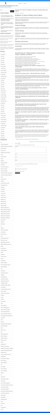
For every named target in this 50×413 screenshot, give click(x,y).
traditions (35, 136)
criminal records (3, 197)
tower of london (31, 136)
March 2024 (3, 113)
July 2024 (2, 105)
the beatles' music (26, 136)
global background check (5, 242)
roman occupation (43, 135)
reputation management (5, 346)
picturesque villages (35, 135)
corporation (3, 191)
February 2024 (3, 115)
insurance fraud (3, 256)
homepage (1, 35)
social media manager (4, 387)
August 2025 (3, 78)
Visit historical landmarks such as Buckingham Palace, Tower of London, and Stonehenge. (28, 59)
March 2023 (3, 137)
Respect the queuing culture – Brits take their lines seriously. (23, 57)
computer (2, 181)
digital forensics (3, 201)
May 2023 (2, 133)
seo (1, 364)
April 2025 (2, 86)
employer (2, 221)
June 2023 (2, 131)
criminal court (3, 195)
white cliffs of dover (39, 136)
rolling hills (39, 135)
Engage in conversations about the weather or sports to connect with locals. (26, 62)
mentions (2, 299)
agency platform (3, 148)
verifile (2, 409)
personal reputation (4, 325)
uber (1, 405)
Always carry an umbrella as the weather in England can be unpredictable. (25, 56)
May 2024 (2, 109)
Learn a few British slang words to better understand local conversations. (25, 64)
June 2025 (2, 82)
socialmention (3, 397)
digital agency (3, 199)
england (35, 134)
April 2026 (2, 62)
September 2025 (3, 76)
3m (1, 142)
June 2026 (2, 58)
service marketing (4, 370)
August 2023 (3, 127)
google (2, 246)
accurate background (4, 144)
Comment (16, 146)
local (1, 268)
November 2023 (3, 121)
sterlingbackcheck (4, 399)
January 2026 (3, 68)
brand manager (3, 156)
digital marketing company (5, 211)
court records (3, 193)
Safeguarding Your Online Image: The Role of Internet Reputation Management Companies (7, 19)
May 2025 (2, 84)
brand (2, 154)
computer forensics (4, 185)
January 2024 (3, 117)
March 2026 (3, 64)
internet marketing (4, 262)
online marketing (3, 305)
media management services (6, 289)
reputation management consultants (7, 348)
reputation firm (3, 344)
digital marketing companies (5, 209)
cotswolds (22, 134)
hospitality (2, 254)
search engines (3, 360)
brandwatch (3, 164)
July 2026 (2, 56)
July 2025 (2, 80)
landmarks (18, 135)
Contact (25, 3)
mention (2, 297)
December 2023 (3, 119)
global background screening (6, 244)
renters (2, 342)
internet (2, 258)
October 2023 (3, 123)
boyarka (1, 41)
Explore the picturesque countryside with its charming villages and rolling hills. (26, 60)
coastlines (19, 134)
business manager (4, 168)
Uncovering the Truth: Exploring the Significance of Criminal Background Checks (7, 23)
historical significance (42, 134)
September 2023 (3, 125)
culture (32, 134)
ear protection (3, 219)
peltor (2, 319)
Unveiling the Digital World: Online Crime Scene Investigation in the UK (7, 16)
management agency (4, 272)
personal (2, 321)
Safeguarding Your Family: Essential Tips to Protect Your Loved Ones (39, 141)
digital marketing (3, 205)
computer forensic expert (5, 183)
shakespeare (19, 136)
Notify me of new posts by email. (19, 171)
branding (2, 160)
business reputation (4, 170)
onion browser (3, 301)
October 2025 (3, 74)
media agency (3, 287)
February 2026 (3, 66)
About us (20, 3)
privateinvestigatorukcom (3, 44)
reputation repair (3, 352)
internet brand (3, 260)
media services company (5, 293)
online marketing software (5, 311)
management (3, 270)
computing (2, 187)
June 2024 (2, 107)
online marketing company (5, 309)
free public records (4, 240)
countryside (25, 134)
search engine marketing (5, 358)
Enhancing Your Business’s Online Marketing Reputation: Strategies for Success (7, 27)
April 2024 (2, 111)
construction (3, 189)
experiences (37, 134)
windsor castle (20, 137)
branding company (4, 162)
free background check (5, 238)
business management (5, 166)
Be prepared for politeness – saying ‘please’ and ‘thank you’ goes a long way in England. (27, 63)
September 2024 (3, 101)
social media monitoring (5, 393)
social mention (3, 395)
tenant (2, 401)
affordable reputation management (7, 146)
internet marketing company (5, 264)
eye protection (3, 232)
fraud (1, 236)
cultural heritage (29, 134)
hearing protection (4, 250)
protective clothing (4, 336)
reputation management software (6, 350)
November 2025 (3, 72)
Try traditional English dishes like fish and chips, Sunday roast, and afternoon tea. (26, 58)
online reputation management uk (6, 315)
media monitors (3, 291)
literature (24, 135)
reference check (3, 340)
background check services (5, 152)
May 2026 (2, 60)
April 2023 (2, 135)
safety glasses (3, 356)
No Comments (22, 13)
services (2, 372)
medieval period (28, 135)
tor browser (3, 403)
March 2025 (3, 88)
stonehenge (22, 136)
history (46, 134)
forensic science (3, 234)
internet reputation (4, 266)
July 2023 (2, 129)
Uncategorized (3, 407)
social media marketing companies (7, 391)
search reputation (4, 362)
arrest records (3, 150)
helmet (2, 252)
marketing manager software (6, 285)
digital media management (5, 215)
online (2, 303)
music (31, 135)
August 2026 (3, 54)
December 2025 (3, 70)
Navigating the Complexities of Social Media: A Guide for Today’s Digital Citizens (27, 139)
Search (1, 9)
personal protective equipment (6, 323)
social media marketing (5, 389)
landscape (21, 135)
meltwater (2, 295)
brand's (2, 158)
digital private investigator (5, 217)
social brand (3, 376)
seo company (3, 366)
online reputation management (6, 313)
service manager (3, 368)
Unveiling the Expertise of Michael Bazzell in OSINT (7, 31)
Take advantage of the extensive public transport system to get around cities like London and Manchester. (30, 61)
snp (1, 374)
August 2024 (3, 103)
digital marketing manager (5, 213)
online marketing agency (5, 307)
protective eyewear (4, 338)
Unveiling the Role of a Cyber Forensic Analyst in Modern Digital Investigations (7, 48)
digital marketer (3, 203)
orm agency (3, 317)
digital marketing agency (5, 207)
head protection (3, 248)
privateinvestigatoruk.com (9, 6)
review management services (6, 354)
